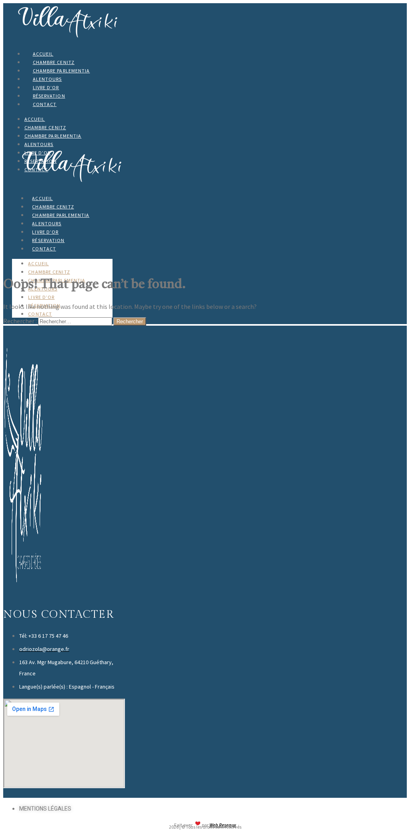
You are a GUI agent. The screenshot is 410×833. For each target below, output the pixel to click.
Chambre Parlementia (61, 71)
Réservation (49, 96)
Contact (45, 104)
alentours (47, 79)
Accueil (43, 54)
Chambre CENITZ (53, 62)
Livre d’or (46, 87)
